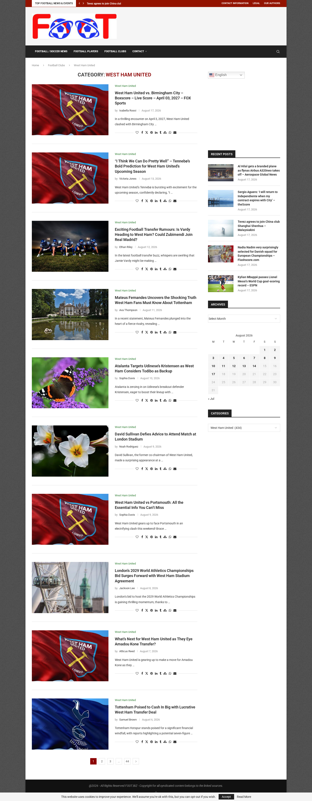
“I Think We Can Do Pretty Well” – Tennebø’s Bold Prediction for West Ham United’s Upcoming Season (152, 166)
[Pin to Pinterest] (151, 132)
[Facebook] (268, 51)
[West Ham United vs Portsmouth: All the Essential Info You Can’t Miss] (70, 519)
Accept (226, 796)
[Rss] (272, 51)
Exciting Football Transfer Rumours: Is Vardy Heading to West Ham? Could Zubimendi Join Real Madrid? (154, 234)
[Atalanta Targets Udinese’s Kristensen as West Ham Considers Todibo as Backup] (70, 382)
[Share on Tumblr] (160, 132)
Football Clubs (115, 51)
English (220, 75)
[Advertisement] (203, 25)
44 (127, 761)
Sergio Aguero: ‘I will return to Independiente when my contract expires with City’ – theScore (258, 198)
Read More (244, 796)
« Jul (211, 398)
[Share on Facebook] (142, 132)
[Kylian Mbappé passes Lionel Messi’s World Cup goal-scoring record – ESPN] (220, 283)
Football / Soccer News (51, 51)
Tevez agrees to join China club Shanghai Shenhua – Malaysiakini (259, 226)
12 (234, 366)
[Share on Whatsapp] (170, 132)
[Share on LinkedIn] (156, 132)
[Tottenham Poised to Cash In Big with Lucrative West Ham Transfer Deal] (70, 723)
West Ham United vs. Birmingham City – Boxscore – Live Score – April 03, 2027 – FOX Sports (153, 98)
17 (213, 374)
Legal (256, 3)
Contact (138, 51)
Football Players (86, 51)
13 (244, 366)
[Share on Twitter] (146, 132)
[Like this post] (137, 132)
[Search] (278, 51)
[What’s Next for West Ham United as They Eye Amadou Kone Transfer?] (70, 655)
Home (35, 65)
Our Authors (272, 3)
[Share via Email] (174, 132)
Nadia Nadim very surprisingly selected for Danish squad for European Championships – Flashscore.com (258, 254)
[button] (79, 3)
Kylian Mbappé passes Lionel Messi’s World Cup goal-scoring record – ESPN (259, 281)
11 (223, 366)
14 (254, 366)
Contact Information (235, 3)
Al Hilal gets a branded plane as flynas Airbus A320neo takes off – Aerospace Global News (259, 170)
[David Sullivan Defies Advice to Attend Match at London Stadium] (70, 450)
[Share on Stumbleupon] (165, 132)
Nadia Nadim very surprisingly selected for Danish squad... (119, 3)
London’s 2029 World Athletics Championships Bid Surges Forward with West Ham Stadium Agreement (154, 575)
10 (213, 366)
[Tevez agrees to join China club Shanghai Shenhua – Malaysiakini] (220, 228)
